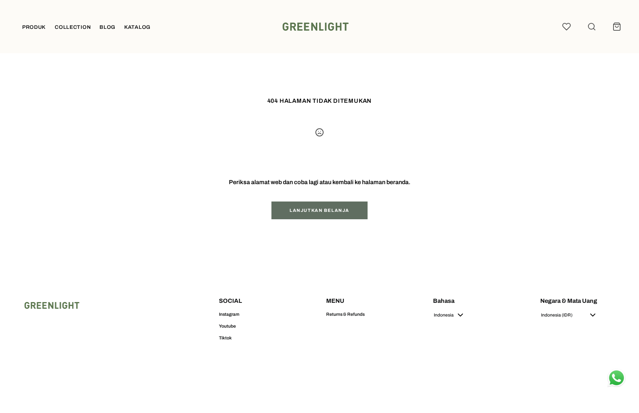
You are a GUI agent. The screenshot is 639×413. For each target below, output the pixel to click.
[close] (592, 26)
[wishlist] (566, 26)
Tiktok (225, 338)
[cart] (617, 26)
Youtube (227, 326)
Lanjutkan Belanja (319, 210)
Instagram (229, 314)
